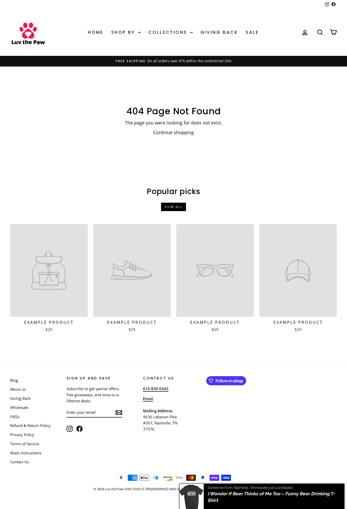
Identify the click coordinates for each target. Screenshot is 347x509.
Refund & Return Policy (30, 425)
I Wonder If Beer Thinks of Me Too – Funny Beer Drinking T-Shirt (271, 492)
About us (18, 389)
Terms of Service (24, 443)
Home (96, 32)
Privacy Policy (22, 434)
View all (173, 207)
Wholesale (19, 407)
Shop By (124, 32)
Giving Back (219, 32)
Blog (14, 380)
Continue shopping (173, 132)
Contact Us (19, 461)
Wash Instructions (25, 452)
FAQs (14, 416)
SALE (252, 32)
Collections (168, 32)
